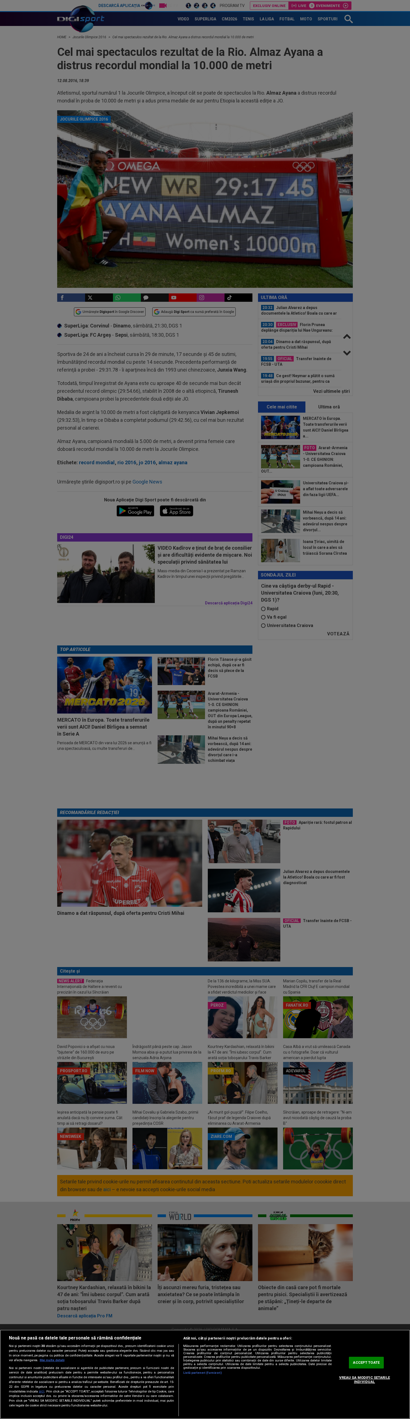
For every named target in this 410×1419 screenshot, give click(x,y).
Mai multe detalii (52, 1360)
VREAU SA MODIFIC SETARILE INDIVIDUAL (364, 1379)
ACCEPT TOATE (366, 1362)
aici (41, 1391)
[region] (205, 1374)
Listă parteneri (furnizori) (202, 1373)
